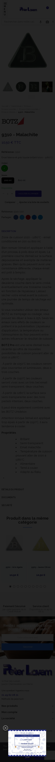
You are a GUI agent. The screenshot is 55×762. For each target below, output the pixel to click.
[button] (5, 727)
